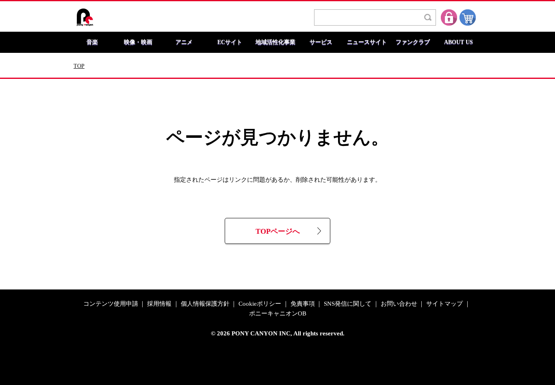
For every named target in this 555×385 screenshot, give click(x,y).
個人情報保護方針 (205, 304)
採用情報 (159, 304)
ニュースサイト (367, 42)
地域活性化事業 (275, 42)
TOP (79, 66)
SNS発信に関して (347, 304)
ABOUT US (458, 42)
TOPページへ (278, 231)
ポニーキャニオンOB (277, 314)
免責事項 (303, 304)
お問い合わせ (399, 304)
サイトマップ (444, 304)
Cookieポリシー (259, 304)
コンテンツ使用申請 (110, 304)
